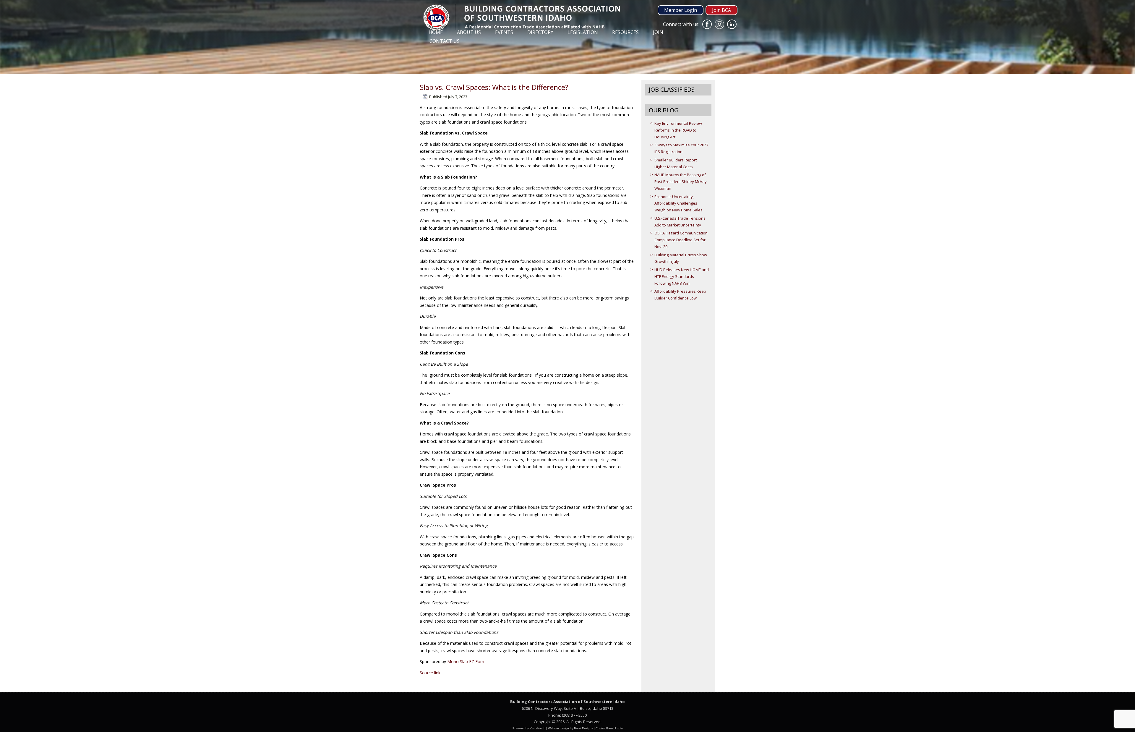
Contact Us (444, 41)
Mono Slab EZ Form (466, 661)
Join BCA (721, 10)
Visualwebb (537, 728)
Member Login (680, 10)
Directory (540, 32)
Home (436, 32)
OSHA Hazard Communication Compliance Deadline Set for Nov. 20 (681, 239)
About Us (469, 32)
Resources (625, 32)
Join (658, 32)
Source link (430, 673)
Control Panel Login (609, 728)
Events (504, 32)
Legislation (583, 32)
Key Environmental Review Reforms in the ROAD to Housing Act (678, 130)
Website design (558, 728)
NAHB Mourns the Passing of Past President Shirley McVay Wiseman (680, 181)
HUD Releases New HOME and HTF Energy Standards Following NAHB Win (681, 276)
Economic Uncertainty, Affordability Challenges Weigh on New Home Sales (678, 203)
